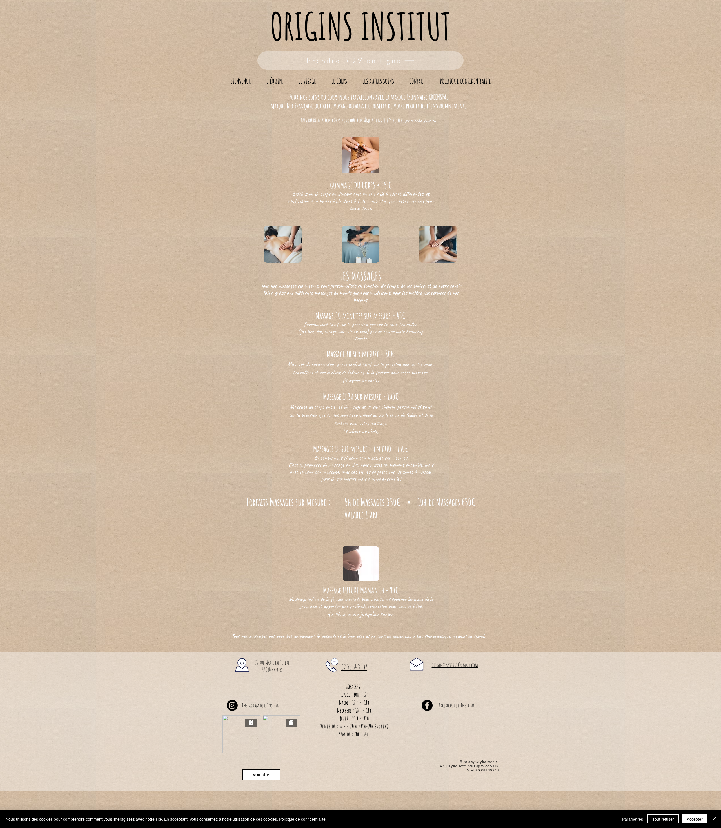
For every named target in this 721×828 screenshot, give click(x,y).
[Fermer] (714, 818)
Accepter (695, 819)
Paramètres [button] (632, 819)
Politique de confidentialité (302, 819)
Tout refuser (663, 819)
